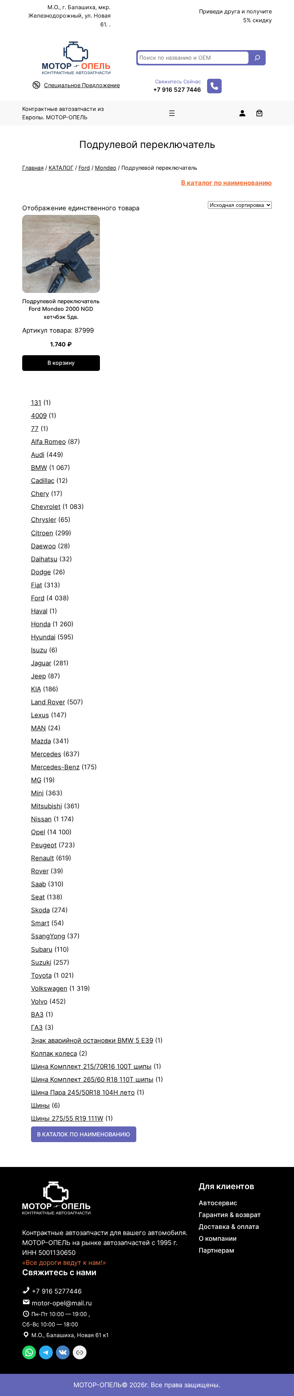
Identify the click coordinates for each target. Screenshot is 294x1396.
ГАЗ (37, 1027)
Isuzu (39, 650)
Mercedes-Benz (55, 767)
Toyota (41, 975)
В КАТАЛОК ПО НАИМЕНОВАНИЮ (83, 1134)
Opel (38, 832)
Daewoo (43, 546)
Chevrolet (45, 506)
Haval (39, 611)
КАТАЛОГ (61, 167)
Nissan (41, 819)
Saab (38, 884)
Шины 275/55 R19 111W (67, 1118)
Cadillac (42, 480)
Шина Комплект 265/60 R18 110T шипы (92, 1079)
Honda (41, 624)
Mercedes (46, 754)
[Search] (257, 58)
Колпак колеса (54, 1053)
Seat (38, 897)
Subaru (41, 949)
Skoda (40, 910)
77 (35, 428)
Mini (37, 793)
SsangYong (48, 936)
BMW (39, 467)
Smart (40, 923)
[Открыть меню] (171, 113)
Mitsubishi (46, 806)
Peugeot (44, 845)
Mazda (41, 741)
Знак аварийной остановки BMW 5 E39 (92, 1040)
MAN (38, 728)
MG (36, 780)
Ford (84, 167)
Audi (37, 454)
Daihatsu (44, 559)
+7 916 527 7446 (177, 89)
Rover (40, 871)
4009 (39, 415)
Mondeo (105, 167)
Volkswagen (49, 988)
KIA (36, 689)
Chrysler (43, 519)
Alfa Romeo (48, 441)
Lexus (40, 715)
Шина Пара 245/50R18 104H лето (83, 1092)
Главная (33, 167)
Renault (42, 858)
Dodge (41, 572)
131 (36, 402)
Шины (40, 1105)
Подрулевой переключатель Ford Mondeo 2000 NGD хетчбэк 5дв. (61, 309)
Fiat (36, 585)
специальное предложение (82, 85)
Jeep (38, 676)
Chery (40, 493)
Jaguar (41, 663)
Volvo (39, 1001)
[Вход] (242, 113)
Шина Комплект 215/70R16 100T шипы (91, 1066)
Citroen (42, 533)
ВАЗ (37, 1014)
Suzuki (41, 962)
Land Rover (48, 702)
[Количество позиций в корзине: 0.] (259, 113)
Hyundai (43, 637)
